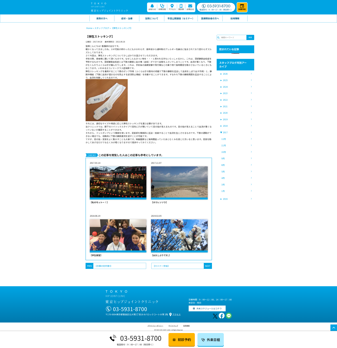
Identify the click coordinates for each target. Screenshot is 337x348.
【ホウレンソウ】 (159, 202)
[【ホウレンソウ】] (179, 182)
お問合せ (190, 9)
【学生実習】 (96, 255)
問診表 (181, 9)
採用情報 (186, 325)
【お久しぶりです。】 (161, 255)
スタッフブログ (101, 28)
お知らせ (152, 9)
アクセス (172, 9)
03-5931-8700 (218, 6)
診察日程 (162, 9)
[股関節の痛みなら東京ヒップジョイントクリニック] (109, 7)
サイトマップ (173, 325)
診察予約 (242, 9)
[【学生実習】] (118, 235)
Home (89, 28)
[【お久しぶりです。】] (179, 235)
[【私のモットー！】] (118, 182)
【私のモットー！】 (99, 202)
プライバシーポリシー (155, 325)
